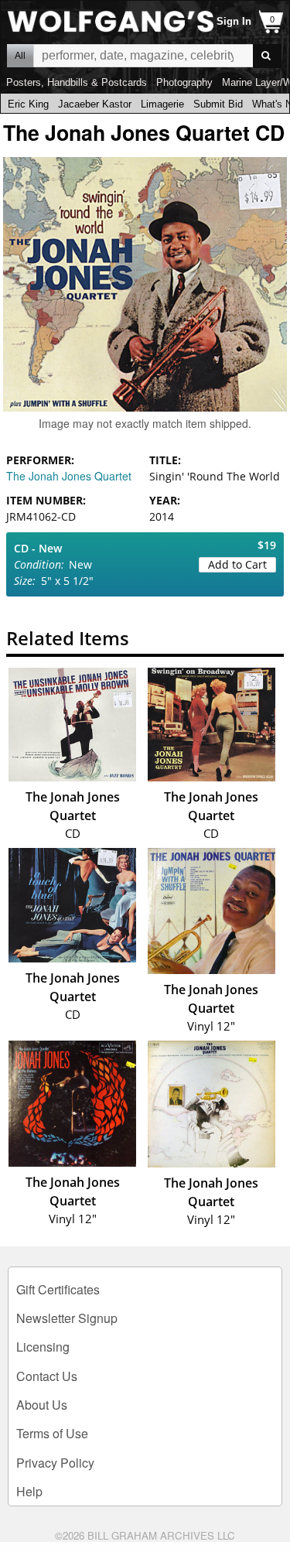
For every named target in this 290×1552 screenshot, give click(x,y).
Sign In (234, 21)
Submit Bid (218, 104)
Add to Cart (237, 564)
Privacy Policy (55, 1463)
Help (29, 1491)
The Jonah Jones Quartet (68, 476)
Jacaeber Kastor (94, 104)
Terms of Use (52, 1433)
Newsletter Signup (67, 1318)
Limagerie (162, 104)
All (20, 55)
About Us (41, 1405)
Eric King (28, 104)
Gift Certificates (58, 1289)
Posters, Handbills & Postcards (76, 82)
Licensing (43, 1346)
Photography (184, 82)
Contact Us (46, 1376)
